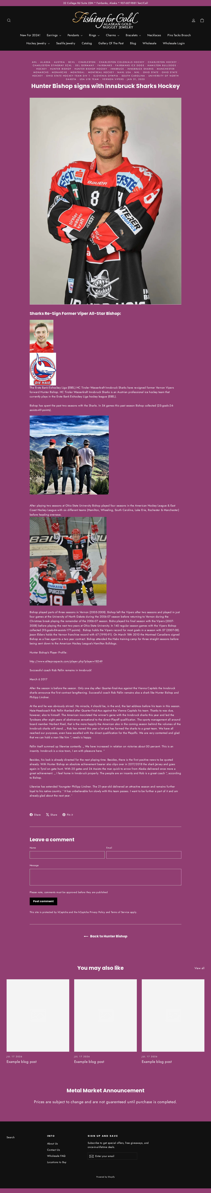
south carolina (133, 75)
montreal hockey (101, 72)
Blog (133, 43)
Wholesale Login (174, 43)
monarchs (59, 72)
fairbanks (105, 65)
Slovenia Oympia (105, 75)
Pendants (74, 35)
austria (59, 62)
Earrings (53, 35)
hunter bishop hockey (91, 68)
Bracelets (132, 35)
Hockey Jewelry (36, 43)
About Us (52, 1143)
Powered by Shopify (105, 1176)
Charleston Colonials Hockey (122, 62)
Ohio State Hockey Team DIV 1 (68, 75)
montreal (78, 72)
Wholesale (149, 43)
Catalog (87, 43)
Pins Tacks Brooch (179, 35)
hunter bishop (60, 68)
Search (11, 1137)
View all (199, 968)
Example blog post (21, 1061)
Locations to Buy (56, 1162)
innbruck (117, 68)
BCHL (71, 62)
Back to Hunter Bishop (108, 936)
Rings (93, 35)
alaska (45, 62)
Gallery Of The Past (110, 43)
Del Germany (84, 65)
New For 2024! (30, 35)
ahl (34, 62)
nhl (137, 72)
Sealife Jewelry (65, 43)
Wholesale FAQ (56, 1156)
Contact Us (53, 1150)
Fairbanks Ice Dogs (129, 65)
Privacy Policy (97, 912)
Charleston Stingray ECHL (52, 65)
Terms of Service (120, 912)
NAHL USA (124, 72)
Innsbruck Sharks (140, 68)
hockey (41, 68)
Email (109, 847)
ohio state (151, 72)
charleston (87, 62)
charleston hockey (162, 62)
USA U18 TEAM (89, 79)
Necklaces (154, 35)
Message (34, 865)
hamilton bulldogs (162, 65)
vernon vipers (113, 79)
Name (33, 847)
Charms (111, 35)
